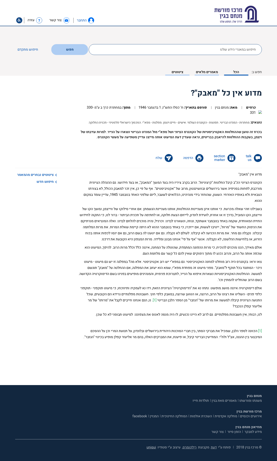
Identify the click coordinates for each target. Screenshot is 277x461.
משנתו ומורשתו (250, 400)
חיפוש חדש (45, 181)
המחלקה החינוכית (174, 416)
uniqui (151, 447)
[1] (154, 300)
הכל (236, 72)
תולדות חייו (201, 400)
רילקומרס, (189, 447)
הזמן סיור (234, 431)
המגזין (154, 416)
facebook (139, 416)
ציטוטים (177, 72)
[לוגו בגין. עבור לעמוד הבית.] (244, 14)
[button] (91, 20)
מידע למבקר (253, 431)
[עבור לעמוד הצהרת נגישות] (19, 20)
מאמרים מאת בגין (224, 400)
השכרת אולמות (201, 416)
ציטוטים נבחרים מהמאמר (35, 174)
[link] (60, 20)
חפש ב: (256, 72)
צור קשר (217, 431)
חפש (70, 49)
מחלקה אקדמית (226, 416)
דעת (214, 447)
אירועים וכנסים (251, 416)
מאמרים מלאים (207, 72)
